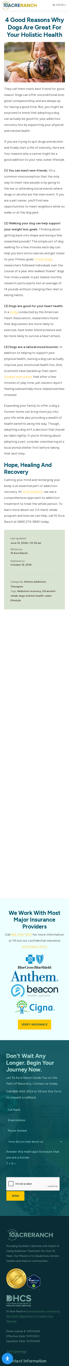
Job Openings (16, 1351)
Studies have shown (18, 377)
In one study (43, 259)
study (14, 312)
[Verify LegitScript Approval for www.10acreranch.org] (33, 1288)
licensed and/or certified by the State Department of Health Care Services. (33, 1316)
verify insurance (34, 1024)
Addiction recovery (29, 591)
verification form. (34, 947)
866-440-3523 (21, 934)
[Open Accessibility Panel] (7, 1358)
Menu (61, 5)
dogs (22, 595)
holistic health (35, 595)
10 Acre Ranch (32, 492)
